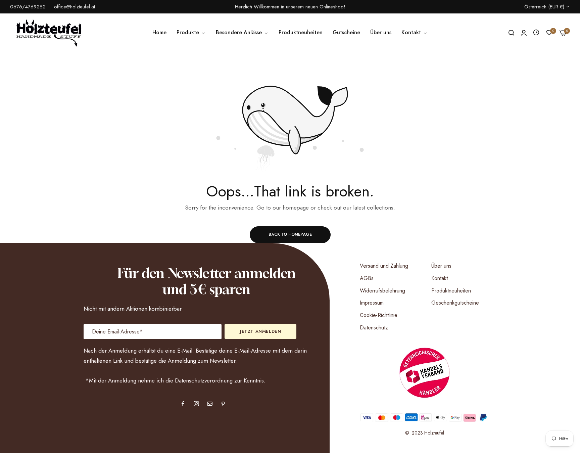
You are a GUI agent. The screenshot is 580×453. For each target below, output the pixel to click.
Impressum (372, 303)
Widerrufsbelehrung (382, 291)
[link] (242, 33)
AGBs (367, 278)
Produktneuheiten (451, 291)
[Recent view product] (536, 33)
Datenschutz (374, 327)
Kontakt (439, 278)
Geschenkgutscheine (455, 303)
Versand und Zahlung (384, 266)
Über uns (441, 266)
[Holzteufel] (48, 32)
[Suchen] (511, 33)
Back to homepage (290, 234)
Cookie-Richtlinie (378, 315)
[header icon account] (524, 33)
